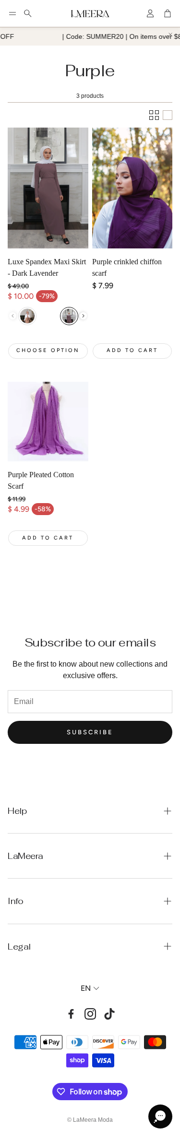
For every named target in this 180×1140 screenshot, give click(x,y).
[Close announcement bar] (170, 34)
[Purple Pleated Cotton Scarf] (48, 422)
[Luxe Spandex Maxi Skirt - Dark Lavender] (48, 188)
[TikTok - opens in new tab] (109, 1014)
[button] (12, 13)
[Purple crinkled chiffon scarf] (132, 188)
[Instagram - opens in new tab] (90, 1014)
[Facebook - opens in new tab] (71, 1014)
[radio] (27, 316)
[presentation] (83, 315)
